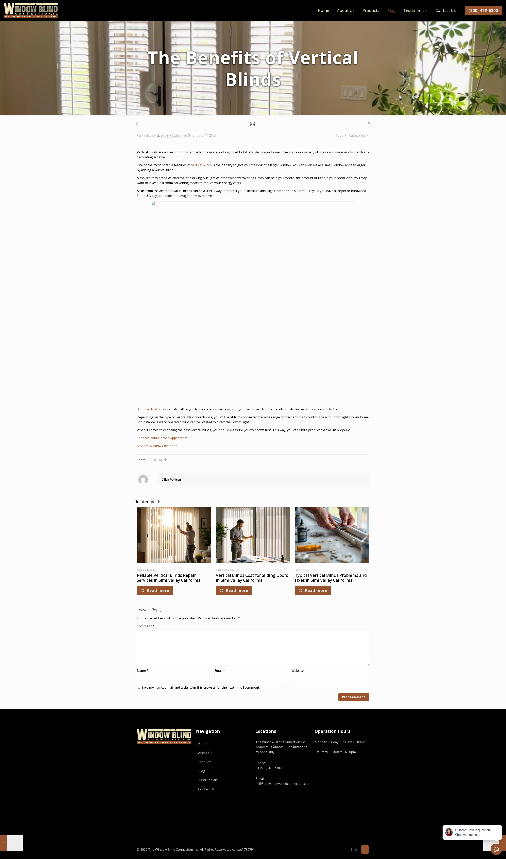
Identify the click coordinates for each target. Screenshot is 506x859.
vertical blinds (201, 165)
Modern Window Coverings (157, 446)
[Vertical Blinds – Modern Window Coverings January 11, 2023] (11, 843)
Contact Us (206, 789)
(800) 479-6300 (483, 10)
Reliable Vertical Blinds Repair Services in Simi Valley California (169, 577)
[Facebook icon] (351, 849)
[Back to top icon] (365, 849)
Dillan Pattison (171, 135)
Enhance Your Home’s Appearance (162, 438)
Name (142, 670)
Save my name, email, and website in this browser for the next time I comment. (201, 687)
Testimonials (207, 780)
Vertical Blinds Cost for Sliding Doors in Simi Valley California (252, 577)
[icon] (355, 849)
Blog (201, 771)
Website (298, 670)
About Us (205, 753)
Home (202, 743)
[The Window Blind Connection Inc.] (31, 10)
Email (219, 670)
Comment (145, 626)
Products (204, 762)
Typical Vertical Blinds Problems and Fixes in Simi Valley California (331, 577)
